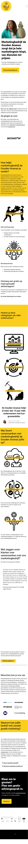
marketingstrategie (21, 793)
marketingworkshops (19, 81)
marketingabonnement (17, 84)
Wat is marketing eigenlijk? (10, 763)
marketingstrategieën (7, 81)
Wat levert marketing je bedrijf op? (13, 766)
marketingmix (11, 126)
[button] (26, 6)
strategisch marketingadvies (17, 125)
